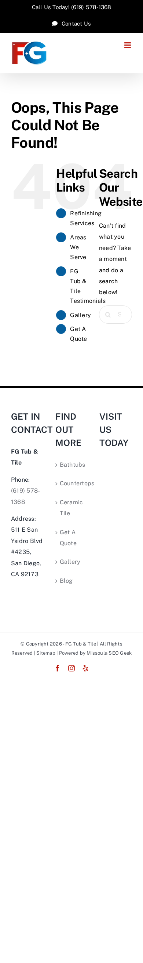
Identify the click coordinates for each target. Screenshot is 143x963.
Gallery (80, 315)
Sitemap (45, 653)
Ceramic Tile (71, 508)
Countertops (72, 483)
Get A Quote (68, 538)
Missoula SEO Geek (109, 653)
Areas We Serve (78, 247)
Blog (66, 580)
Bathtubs (72, 464)
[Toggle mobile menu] (128, 45)
